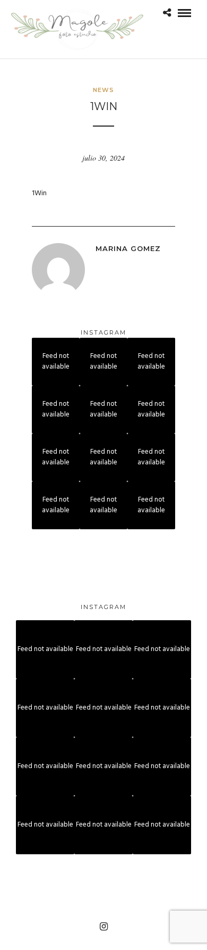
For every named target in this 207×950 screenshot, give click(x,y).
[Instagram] (103, 926)
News (103, 90)
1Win (39, 193)
